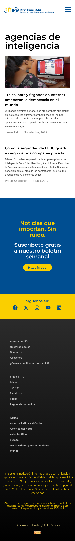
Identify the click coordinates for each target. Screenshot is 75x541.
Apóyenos (16, 357)
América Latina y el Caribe (26, 423)
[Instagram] (37, 308)
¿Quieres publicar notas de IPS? (29, 363)
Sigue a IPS (17, 376)
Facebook (16, 393)
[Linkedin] (59, 308)
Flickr (13, 398)
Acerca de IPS (19, 341)
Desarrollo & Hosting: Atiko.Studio (38, 525)
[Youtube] (48, 308)
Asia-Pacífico (18, 434)
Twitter (14, 387)
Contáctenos (18, 352)
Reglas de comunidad (23, 404)
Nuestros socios (20, 346)
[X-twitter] (26, 308)
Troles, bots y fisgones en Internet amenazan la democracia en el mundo (35, 100)
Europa (14, 439)
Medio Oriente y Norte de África (29, 445)
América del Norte (21, 428)
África (14, 417)
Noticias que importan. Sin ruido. (37, 229)
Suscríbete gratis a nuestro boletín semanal (37, 251)
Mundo (14, 450)
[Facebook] (15, 308)
